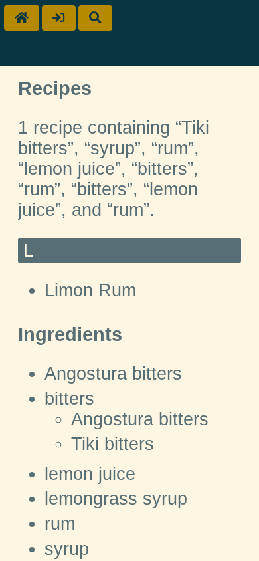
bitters (69, 399)
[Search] (95, 18)
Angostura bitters (113, 374)
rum (59, 524)
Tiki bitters (112, 444)
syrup (66, 549)
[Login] (59, 18)
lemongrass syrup (115, 498)
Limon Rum (90, 290)
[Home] (21, 18)
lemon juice (89, 474)
